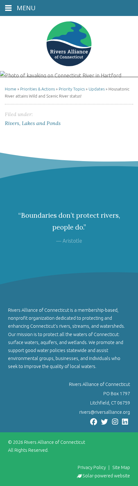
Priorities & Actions (37, 89)
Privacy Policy (92, 467)
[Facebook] (93, 421)
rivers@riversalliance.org (104, 412)
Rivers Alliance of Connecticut (54, 442)
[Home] (69, 43)
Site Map (121, 467)
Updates (97, 89)
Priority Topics (72, 89)
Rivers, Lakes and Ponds (33, 123)
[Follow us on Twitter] (104, 421)
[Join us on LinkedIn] (125, 421)
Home (10, 89)
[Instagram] (115, 421)
